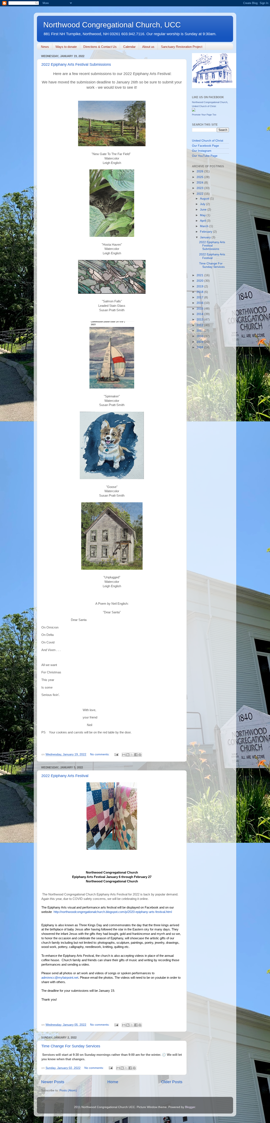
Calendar (129, 46)
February (206, 231)
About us (148, 46)
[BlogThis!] (128, 755)
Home (112, 1082)
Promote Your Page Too (204, 114)
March (204, 226)
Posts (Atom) (68, 1090)
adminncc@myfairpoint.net (59, 977)
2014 (200, 314)
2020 (200, 280)
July (203, 204)
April (203, 220)
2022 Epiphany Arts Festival (64, 776)
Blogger (190, 1107)
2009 (200, 341)
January (206, 237)
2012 (200, 325)
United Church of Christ (207, 140)
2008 (200, 347)
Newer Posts (52, 1082)
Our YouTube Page (204, 155)
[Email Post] (116, 754)
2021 (200, 275)
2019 (200, 286)
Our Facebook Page (205, 145)
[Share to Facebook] (136, 755)
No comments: (100, 754)
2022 (200, 193)
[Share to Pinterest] (140, 755)
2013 (200, 319)
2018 (200, 291)
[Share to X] (132, 755)
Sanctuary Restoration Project (181, 46)
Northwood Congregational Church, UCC (112, 24)
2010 (200, 336)
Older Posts (171, 1082)
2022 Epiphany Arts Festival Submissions (76, 64)
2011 (200, 330)
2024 (200, 182)
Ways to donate (66, 46)
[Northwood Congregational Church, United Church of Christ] (193, 110)
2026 (200, 171)
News (45, 46)
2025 (200, 177)
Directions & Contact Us (100, 46)
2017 (200, 297)
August (205, 198)
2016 (200, 302)
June (203, 209)
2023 (200, 188)
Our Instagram (201, 150)
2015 (200, 308)
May (203, 215)
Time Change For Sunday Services (70, 1046)
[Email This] (124, 755)
